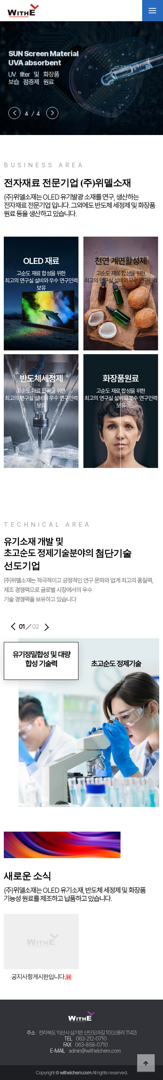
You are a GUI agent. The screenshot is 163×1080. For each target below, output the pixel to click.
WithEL (32, 10)
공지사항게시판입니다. (41, 977)
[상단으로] (145, 1062)
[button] (13, 115)
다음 (51, 625)
